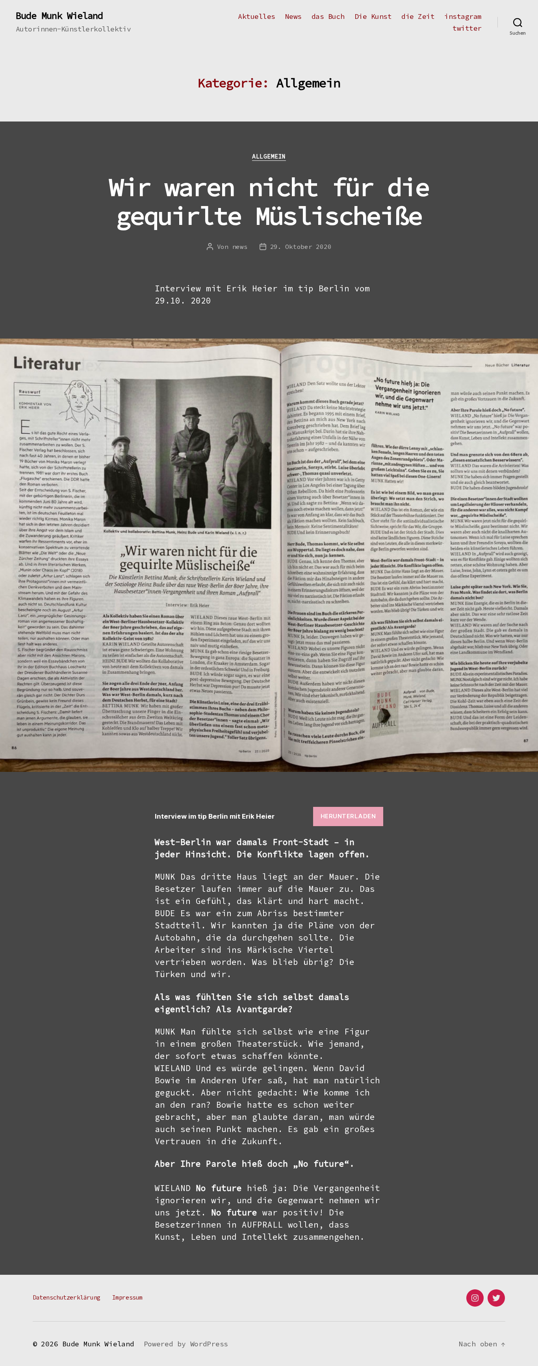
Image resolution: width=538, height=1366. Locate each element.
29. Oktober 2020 (301, 246)
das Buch (328, 16)
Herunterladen (348, 816)
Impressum (127, 1297)
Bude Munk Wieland (59, 15)
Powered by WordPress (186, 1343)
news (240, 246)
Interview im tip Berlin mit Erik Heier (215, 816)
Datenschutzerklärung (66, 1297)
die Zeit (417, 16)
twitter (467, 28)
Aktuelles (256, 16)
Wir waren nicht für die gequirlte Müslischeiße (269, 201)
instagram (463, 16)
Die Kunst (373, 16)
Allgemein (269, 156)
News (293, 16)
